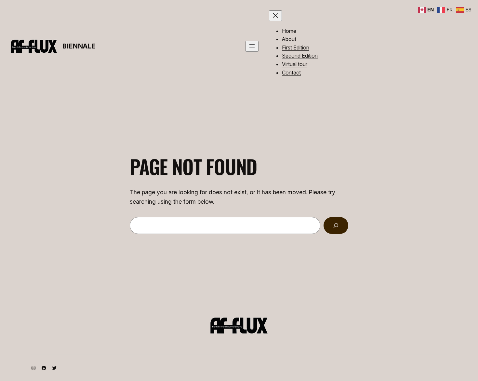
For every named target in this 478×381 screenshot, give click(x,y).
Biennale (79, 46)
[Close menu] (275, 15)
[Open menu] (252, 46)
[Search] (336, 225)
